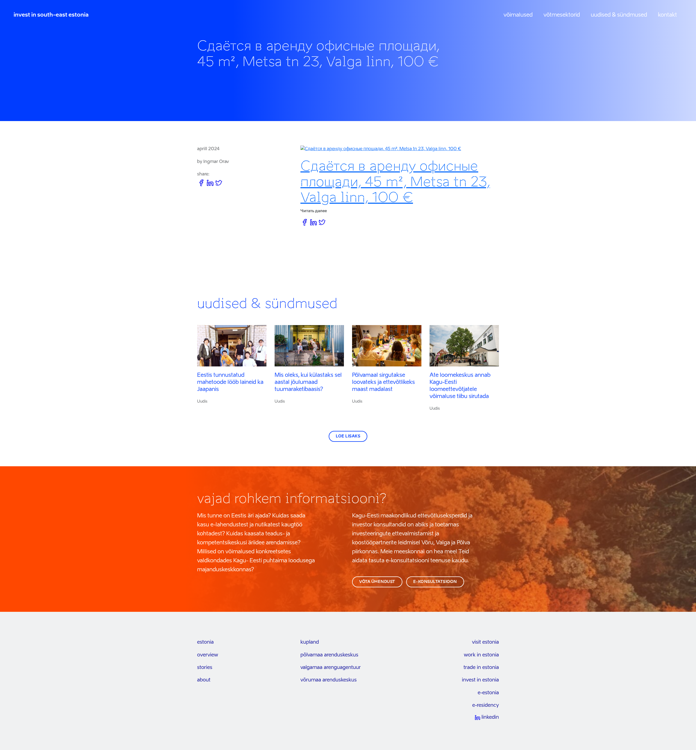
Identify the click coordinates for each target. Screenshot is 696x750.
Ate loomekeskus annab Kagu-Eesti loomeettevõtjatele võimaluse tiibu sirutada (460, 386)
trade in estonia (481, 667)
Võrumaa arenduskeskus (328, 680)
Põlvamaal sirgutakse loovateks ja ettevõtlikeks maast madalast (383, 382)
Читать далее (313, 211)
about (203, 680)
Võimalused (518, 15)
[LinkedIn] (210, 184)
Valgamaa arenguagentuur (330, 667)
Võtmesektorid (561, 15)
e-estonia (488, 692)
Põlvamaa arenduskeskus (329, 655)
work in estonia (481, 655)
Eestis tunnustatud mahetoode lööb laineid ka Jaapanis (230, 382)
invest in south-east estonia (51, 15)
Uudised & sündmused (619, 15)
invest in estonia (480, 680)
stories (204, 667)
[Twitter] (219, 184)
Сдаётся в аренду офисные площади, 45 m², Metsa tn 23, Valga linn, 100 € (395, 181)
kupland (309, 642)
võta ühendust (377, 582)
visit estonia (485, 642)
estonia (205, 642)
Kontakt (667, 15)
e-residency (485, 705)
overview (207, 655)
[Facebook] (201, 184)
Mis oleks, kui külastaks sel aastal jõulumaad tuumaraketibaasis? (308, 382)
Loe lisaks (348, 436)
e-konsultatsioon (435, 582)
